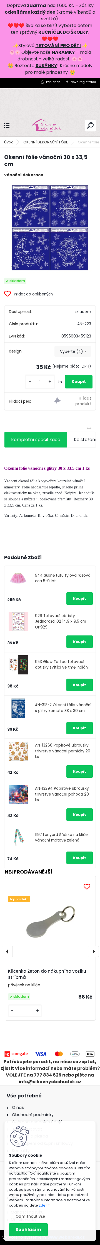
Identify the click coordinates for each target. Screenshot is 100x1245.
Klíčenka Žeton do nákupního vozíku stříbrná (47, 974)
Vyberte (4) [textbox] (71, 351)
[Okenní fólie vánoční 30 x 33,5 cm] (50, 228)
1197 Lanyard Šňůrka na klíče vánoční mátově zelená (61, 837)
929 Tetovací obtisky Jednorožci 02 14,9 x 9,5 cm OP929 (60, 621)
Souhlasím (28, 1229)
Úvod (9, 142)
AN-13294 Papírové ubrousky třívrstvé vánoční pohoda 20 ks (62, 794)
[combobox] (72, 351)
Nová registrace (83, 82)
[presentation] (7, 951)
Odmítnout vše (30, 1216)
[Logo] (50, 126)
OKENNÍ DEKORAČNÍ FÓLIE (45, 142)
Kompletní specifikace (35, 439)
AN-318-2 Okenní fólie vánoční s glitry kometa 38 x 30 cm (63, 707)
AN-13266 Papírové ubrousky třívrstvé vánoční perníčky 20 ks (62, 751)
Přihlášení (53, 82)
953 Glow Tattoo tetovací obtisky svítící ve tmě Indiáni (62, 664)
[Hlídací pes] (72, 401)
